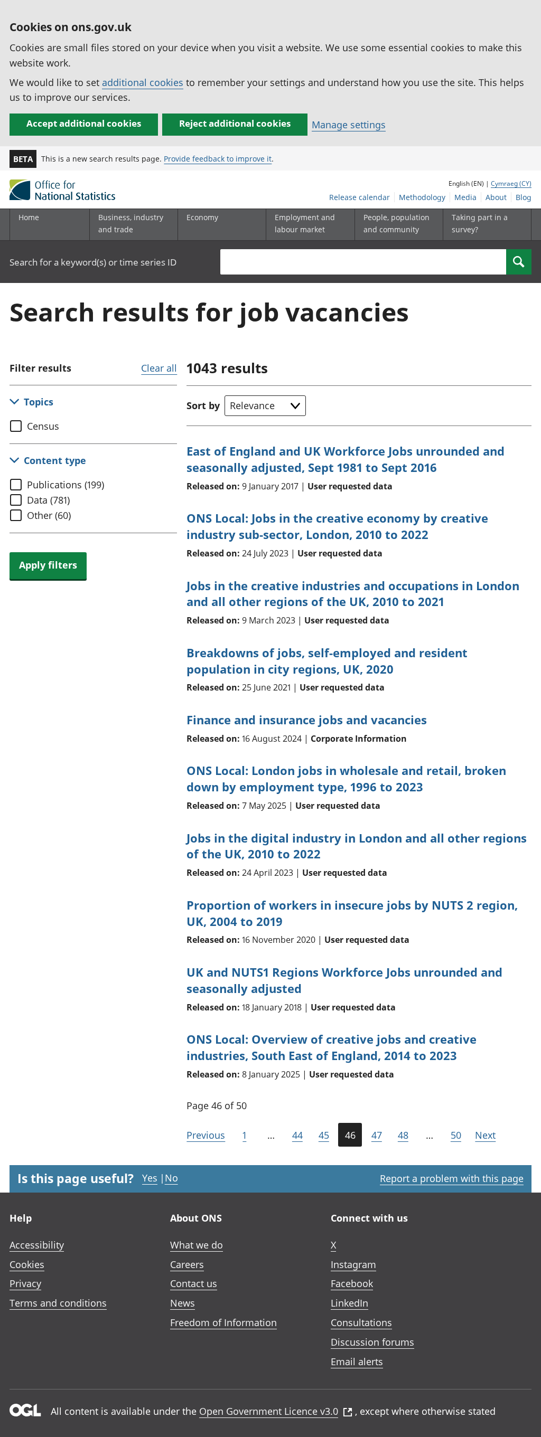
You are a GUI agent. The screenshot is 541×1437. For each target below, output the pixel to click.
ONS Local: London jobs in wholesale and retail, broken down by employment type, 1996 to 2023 (346, 778)
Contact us (193, 1283)
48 (403, 1135)
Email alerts (357, 1361)
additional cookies (142, 82)
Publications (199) (65, 484)
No (171, 1177)
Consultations (361, 1322)
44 (297, 1135)
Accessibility (37, 1245)
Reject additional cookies (235, 123)
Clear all (159, 368)
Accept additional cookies (83, 123)
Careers (187, 1264)
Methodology (422, 197)
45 (324, 1135)
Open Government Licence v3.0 (268, 1411)
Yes (149, 1177)
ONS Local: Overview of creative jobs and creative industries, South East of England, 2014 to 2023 (331, 1047)
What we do (196, 1245)
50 (456, 1135)
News (182, 1303)
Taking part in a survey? (480, 223)
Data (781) (48, 500)
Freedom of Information (223, 1322)
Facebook (352, 1283)
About (496, 197)
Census (43, 426)
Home (28, 217)
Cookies (27, 1264)
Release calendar (359, 197)
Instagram (353, 1264)
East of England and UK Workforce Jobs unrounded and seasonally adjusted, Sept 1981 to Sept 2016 (345, 459)
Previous (205, 1135)
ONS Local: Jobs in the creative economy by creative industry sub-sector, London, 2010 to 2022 (337, 526)
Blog (523, 197)
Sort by (203, 405)
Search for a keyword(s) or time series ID (93, 262)
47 (376, 1135)
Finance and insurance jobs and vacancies (306, 719)
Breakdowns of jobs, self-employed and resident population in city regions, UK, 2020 (327, 661)
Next (485, 1135)
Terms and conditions (58, 1303)
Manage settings (349, 124)
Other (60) (49, 515)
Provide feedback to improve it (218, 159)
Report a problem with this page (452, 1178)
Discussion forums (372, 1342)
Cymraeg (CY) (511, 183)
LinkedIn (349, 1303)
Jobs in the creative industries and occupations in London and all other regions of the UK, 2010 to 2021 (352, 594)
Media (465, 197)
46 (350, 1135)
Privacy (25, 1283)
